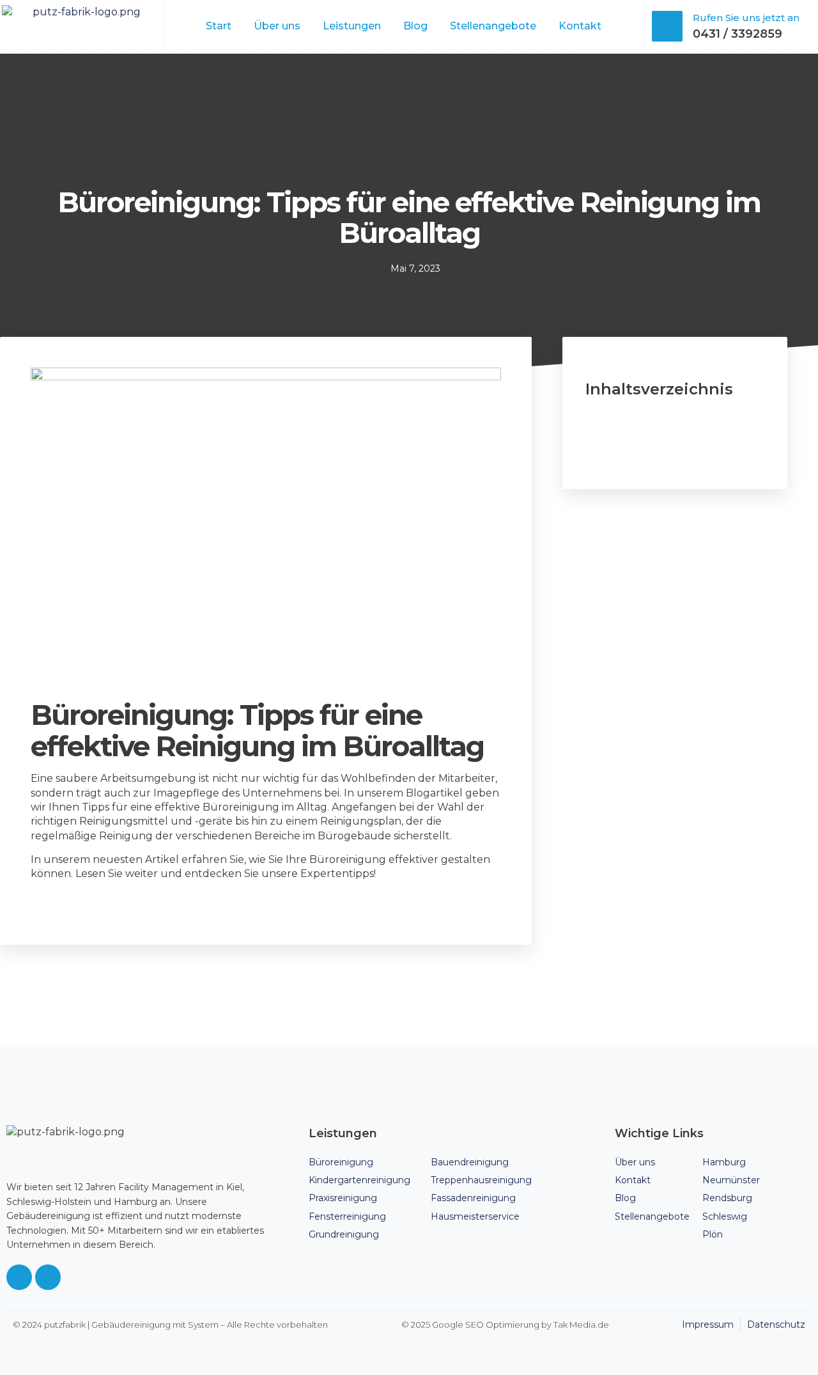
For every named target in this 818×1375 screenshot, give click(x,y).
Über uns (277, 26)
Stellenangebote (493, 26)
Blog (415, 26)
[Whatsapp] (48, 1277)
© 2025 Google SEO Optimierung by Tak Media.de (505, 1324)
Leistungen (352, 26)
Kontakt (580, 26)
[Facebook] (19, 1277)
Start (218, 26)
